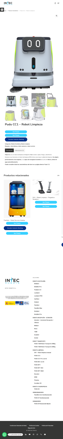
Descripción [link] (9, 150)
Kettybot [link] (36, 311)
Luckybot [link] (37, 293)
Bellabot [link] (36, 283)
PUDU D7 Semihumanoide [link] (41, 398)
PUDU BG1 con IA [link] (39, 362)
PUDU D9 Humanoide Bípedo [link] (42, 403)
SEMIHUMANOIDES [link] (38, 392)
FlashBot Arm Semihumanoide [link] (43, 395)
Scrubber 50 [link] (37, 383)
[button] (56, 15)
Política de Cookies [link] (34, 425)
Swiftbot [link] (36, 299)
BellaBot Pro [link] (38, 286)
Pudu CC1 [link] (47, 164)
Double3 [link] (36, 335)
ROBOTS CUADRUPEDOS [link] (40, 386)
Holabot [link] (36, 302)
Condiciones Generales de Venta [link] (18, 425)
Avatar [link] (36, 338)
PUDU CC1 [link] (37, 355)
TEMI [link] (35, 331)
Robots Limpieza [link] (25, 144)
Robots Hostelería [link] (13, 10)
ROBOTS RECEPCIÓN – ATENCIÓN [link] (42, 317)
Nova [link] (35, 328)
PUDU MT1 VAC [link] (38, 368)
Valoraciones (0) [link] (19, 150)
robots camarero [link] (22, 146)
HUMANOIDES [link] (37, 401)
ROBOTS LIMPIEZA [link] (38, 350)
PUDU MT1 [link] (37, 365)
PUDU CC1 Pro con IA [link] (40, 358)
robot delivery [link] (13, 146)
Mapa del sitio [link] (31, 428)
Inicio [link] (5, 10)
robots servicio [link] (31, 146)
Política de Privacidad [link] (47, 425)
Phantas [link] (36, 380)
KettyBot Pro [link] (38, 314)
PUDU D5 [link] (36, 389)
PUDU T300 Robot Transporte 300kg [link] (44, 343)
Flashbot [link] (36, 305)
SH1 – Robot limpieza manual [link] (42, 352)
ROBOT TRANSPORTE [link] (39, 341)
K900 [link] (35, 377)
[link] (2, 10)
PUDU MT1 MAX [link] (39, 371)
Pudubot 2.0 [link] (37, 290)
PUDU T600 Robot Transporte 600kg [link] (44, 346)
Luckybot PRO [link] (38, 296)
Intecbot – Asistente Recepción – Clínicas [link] (44, 321)
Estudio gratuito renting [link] (16, 139)
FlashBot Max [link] (38, 308)
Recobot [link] (36, 374)
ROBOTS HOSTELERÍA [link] (39, 281)
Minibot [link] (36, 325)
